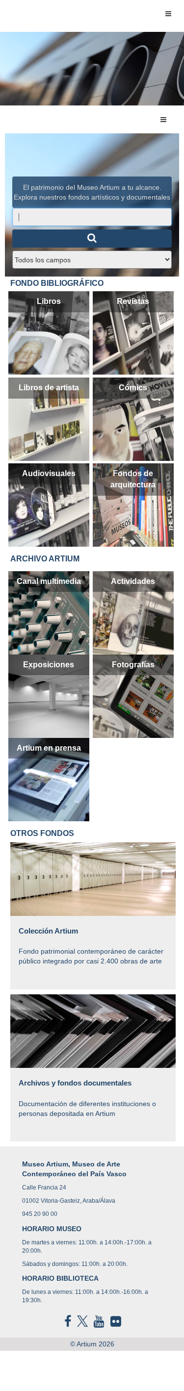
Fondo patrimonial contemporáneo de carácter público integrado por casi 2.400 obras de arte (91, 945)
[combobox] (92, 217)
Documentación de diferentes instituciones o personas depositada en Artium (87, 1098)
